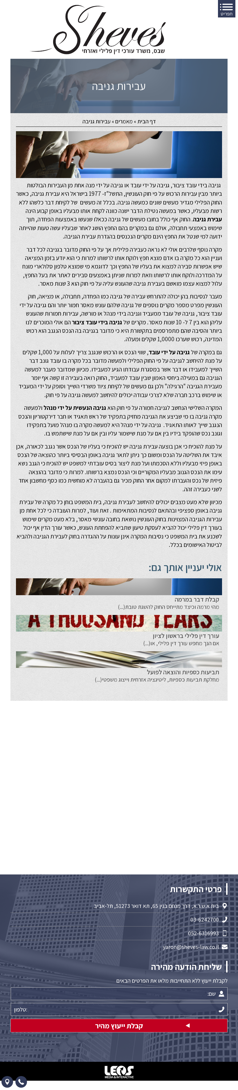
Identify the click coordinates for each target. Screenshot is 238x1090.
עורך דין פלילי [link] (203, 527)
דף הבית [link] (146, 121)
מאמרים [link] (124, 121)
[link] (97, 29)
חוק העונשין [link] (138, 194)
